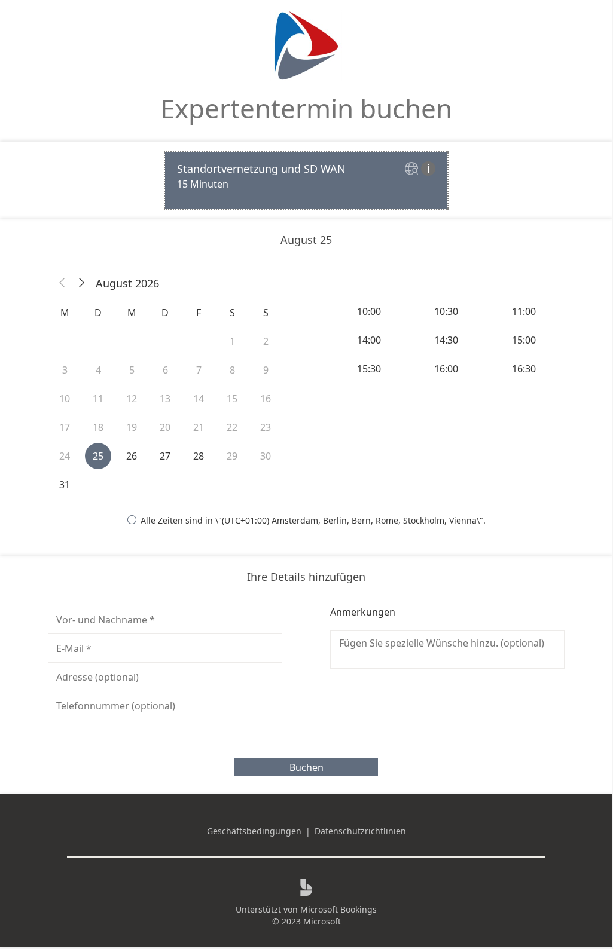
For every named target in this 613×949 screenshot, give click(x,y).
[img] (413, 169)
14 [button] (198, 398)
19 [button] (131, 427)
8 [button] (232, 369)
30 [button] (265, 456)
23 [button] (265, 427)
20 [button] (165, 427)
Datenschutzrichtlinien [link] (360, 831)
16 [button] (265, 398)
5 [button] (132, 369)
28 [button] (198, 456)
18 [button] (98, 427)
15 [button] (232, 398)
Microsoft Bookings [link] (338, 909)
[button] (62, 283)
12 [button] (131, 398)
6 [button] (165, 369)
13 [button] (165, 398)
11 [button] (98, 398)
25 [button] (98, 456)
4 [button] (98, 369)
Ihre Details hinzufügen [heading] (306, 577)
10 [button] (64, 398)
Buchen (306, 767)
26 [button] (131, 456)
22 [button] (232, 427)
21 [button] (198, 427)
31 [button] (64, 484)
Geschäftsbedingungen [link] (254, 831)
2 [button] (266, 341)
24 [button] (64, 456)
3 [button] (65, 369)
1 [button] (232, 341)
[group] (447, 340)
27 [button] (165, 456)
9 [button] (266, 369)
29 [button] (232, 456)
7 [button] (199, 369)
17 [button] (64, 427)
